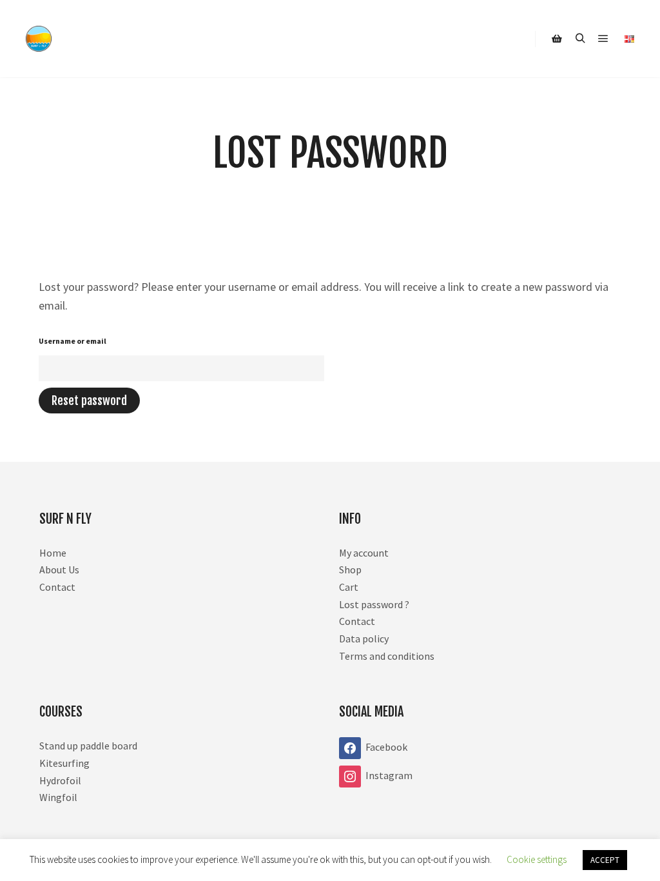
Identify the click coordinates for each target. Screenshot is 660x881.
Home (52, 552)
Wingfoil (58, 797)
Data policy (364, 638)
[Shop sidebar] (556, 38)
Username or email (72, 341)
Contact (57, 586)
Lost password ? (374, 604)
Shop (350, 569)
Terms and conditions (386, 655)
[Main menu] (603, 38)
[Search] (580, 38)
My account (364, 552)
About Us (59, 569)
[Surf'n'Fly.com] (39, 38)
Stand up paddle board (88, 745)
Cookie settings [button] (537, 859)
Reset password (89, 400)
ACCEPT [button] (604, 860)
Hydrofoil (60, 780)
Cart (348, 586)
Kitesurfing (64, 763)
